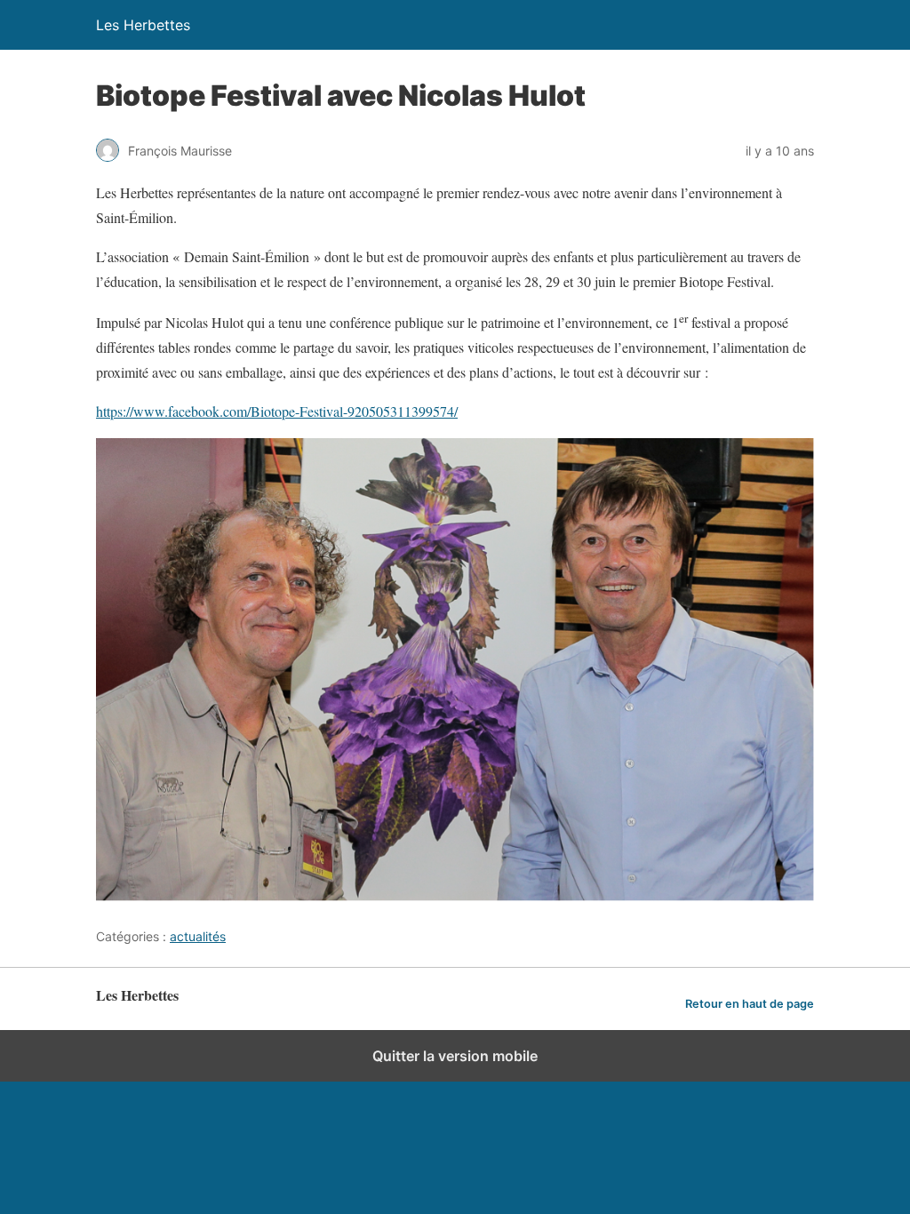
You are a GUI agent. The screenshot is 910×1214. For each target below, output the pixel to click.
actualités (198, 936)
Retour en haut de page (749, 1003)
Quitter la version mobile (455, 1056)
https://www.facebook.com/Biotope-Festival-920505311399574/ (277, 411)
